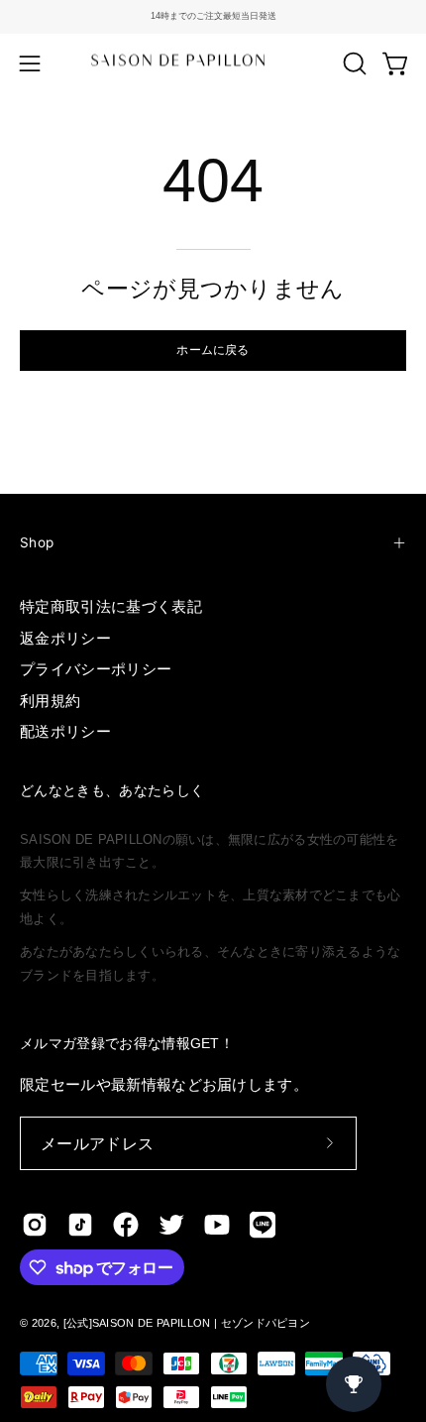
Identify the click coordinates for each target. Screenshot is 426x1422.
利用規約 (50, 700)
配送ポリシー (65, 731)
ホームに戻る (212, 349)
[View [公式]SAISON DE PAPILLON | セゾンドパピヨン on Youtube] (217, 1225)
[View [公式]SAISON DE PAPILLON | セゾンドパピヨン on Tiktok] (80, 1225)
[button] (353, 63)
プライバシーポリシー (95, 668)
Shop (36, 542)
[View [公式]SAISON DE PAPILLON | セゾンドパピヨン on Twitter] (171, 1225)
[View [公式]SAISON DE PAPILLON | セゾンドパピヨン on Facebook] (126, 1225)
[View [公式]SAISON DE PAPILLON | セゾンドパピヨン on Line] (262, 1225)
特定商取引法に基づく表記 (111, 606)
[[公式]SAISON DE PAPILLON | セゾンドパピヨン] (213, 63)
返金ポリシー (65, 638)
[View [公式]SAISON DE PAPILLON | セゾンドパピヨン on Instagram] (35, 1225)
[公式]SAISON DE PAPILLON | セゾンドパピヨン (187, 1323)
